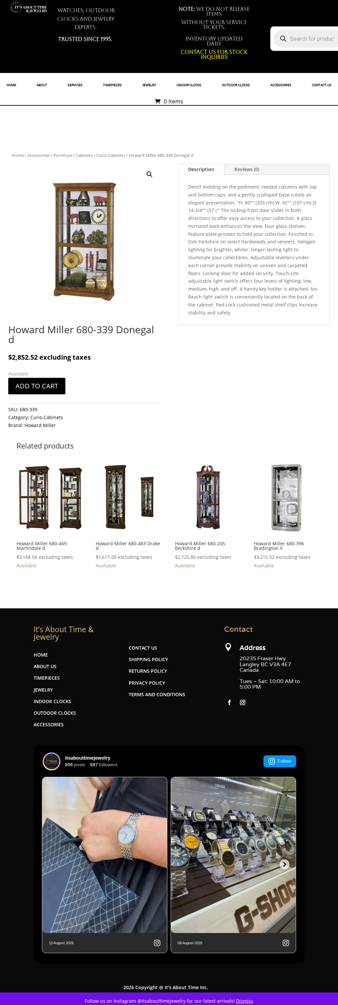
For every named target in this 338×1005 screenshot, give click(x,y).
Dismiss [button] (244, 1001)
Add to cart (37, 385)
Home (11, 85)
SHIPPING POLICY (148, 659)
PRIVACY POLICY (147, 683)
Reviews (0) (246, 169)
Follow (284, 761)
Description (201, 169)
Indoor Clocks (189, 85)
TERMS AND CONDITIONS (157, 694)
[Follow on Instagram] (242, 702)
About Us (45, 666)
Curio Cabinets (110, 155)
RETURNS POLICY (148, 671)
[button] (149, 174)
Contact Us (321, 85)
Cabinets (84, 155)
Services (75, 85)
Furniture (62, 155)
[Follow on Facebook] (229, 702)
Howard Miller (40, 425)
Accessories (280, 85)
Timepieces (112, 85)
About (42, 85)
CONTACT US (143, 648)
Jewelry (149, 85)
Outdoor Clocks (236, 85)
